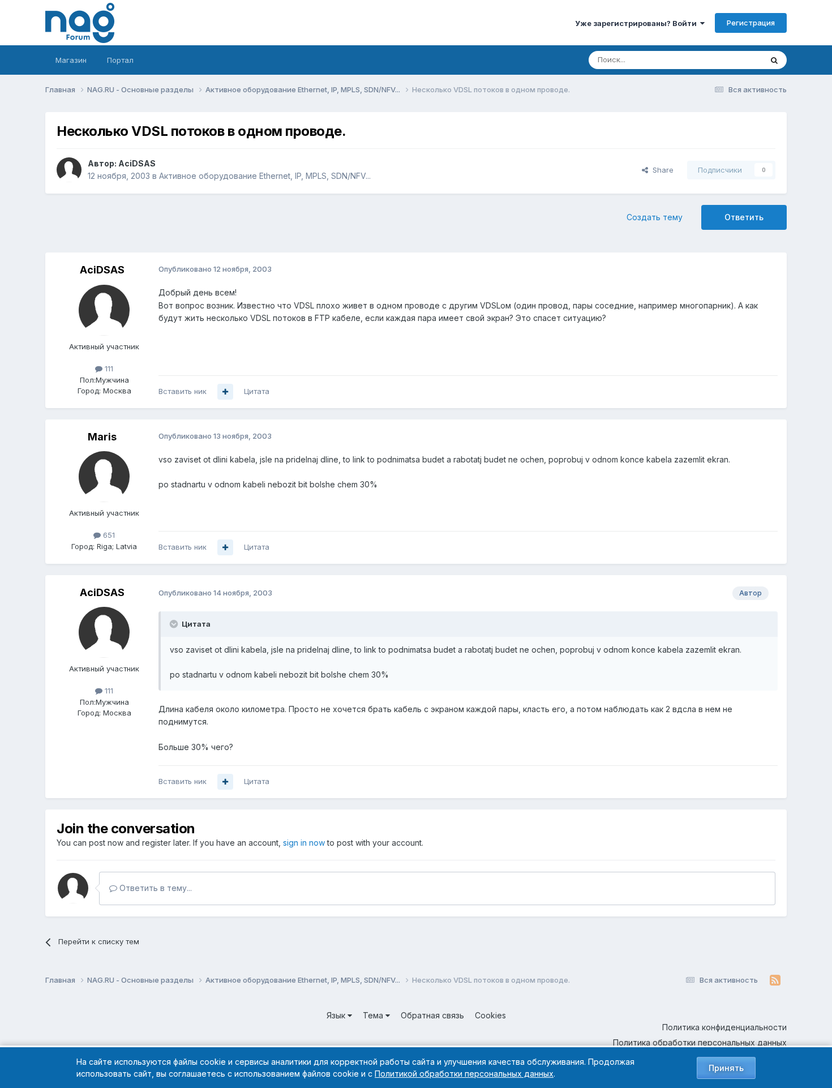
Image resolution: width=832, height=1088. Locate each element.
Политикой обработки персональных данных (464, 1073)
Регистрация (751, 22)
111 (107, 368)
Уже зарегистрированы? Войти (637, 23)
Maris (102, 437)
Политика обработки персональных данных (700, 1042)
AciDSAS (137, 163)
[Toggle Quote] (175, 623)
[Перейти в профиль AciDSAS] (69, 169)
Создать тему (655, 217)
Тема (374, 1015)
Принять (726, 1068)
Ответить (744, 217)
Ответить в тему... (154, 888)
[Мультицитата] (225, 392)
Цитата (256, 391)
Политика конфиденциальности (724, 1027)
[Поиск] (774, 60)
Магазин (71, 60)
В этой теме (726, 59)
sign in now (304, 842)
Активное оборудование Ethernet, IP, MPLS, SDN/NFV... (265, 176)
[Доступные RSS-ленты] (775, 980)
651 (108, 534)
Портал (120, 60)
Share (661, 169)
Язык (337, 1015)
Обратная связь (432, 1015)
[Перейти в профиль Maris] (104, 476)
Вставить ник (182, 391)
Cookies (490, 1015)
